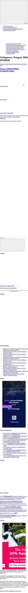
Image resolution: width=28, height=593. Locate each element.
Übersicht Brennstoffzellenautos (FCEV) (16, 45)
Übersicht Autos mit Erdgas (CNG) (15, 48)
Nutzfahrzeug (18, 509)
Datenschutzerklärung (11, 570)
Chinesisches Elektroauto (7, 499)
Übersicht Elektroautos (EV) (10, 27)
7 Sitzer (1, 496)
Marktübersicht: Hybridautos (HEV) (16, 443)
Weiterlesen (3, 118)
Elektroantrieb (6, 501)
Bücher (5, 572)
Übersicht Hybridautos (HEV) (13, 43)
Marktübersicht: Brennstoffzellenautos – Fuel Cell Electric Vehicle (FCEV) (14, 450)
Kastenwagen (24, 505)
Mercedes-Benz (11, 509)
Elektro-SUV (18, 499)
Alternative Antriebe (17, 496)
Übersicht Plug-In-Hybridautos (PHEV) (13, 29)
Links (1, 572)
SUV (16, 513)
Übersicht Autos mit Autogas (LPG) (15, 46)
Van (21, 515)
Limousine (10, 508)
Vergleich (24, 515)
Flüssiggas (24, 503)
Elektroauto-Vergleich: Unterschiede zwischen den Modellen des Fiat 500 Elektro (15, 372)
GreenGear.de (3, 99)
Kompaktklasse (3, 508)
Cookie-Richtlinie (22, 570)
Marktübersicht (3, 509)
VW (5, 517)
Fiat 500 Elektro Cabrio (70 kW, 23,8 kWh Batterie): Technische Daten (14, 456)
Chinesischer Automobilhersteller (17, 498)
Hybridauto (18, 505)
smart (13, 513)
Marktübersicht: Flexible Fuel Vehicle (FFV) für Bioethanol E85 (14, 434)
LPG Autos (20, 508)
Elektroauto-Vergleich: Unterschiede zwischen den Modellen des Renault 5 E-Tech (15, 358)
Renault (10, 513)
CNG (15, 499)
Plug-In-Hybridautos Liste (20, 511)
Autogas (6, 497)
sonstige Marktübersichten (12, 52)
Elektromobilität (16, 503)
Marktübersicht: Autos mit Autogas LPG (18, 438)
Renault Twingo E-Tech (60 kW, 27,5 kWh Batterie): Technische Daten (13, 366)
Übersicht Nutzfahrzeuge (12, 50)
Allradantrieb (7, 496)
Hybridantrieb (13, 505)
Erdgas (20, 503)
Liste (14, 508)
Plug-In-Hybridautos (10, 511)
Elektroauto (17, 501)
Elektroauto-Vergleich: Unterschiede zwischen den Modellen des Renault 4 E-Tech (15, 349)
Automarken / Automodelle (6, 113)
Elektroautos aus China (6, 503)
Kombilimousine (15, 507)
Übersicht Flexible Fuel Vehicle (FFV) (15, 49)
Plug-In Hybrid (4, 513)
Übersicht (9, 517)
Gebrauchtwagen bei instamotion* (8, 288)
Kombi (7, 507)
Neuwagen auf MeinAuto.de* (7, 285)
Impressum (2, 570)
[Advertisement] (14, 270)
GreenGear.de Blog (8, 26)
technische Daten (10, 53)
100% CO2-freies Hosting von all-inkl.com (10, 591)
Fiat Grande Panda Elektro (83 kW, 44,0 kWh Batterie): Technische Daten (14, 369)
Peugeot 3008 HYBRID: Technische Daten (9, 70)
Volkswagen (2, 517)
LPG (16, 508)
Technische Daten (8, 515)
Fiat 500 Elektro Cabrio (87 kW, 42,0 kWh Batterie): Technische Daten (13, 374)
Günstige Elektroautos (4, 505)
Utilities (18, 515)
